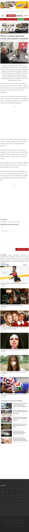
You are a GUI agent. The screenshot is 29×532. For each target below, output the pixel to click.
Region (12, 491)
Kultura (23, 491)
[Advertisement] (14, 122)
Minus (18, 222)
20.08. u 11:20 (24, 435)
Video (9, 499)
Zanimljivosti (8, 495)
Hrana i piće (14, 495)
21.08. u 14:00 (24, 421)
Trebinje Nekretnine (10, 523)
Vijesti (2, 19)
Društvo (8, 19)
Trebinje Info (15, 521)
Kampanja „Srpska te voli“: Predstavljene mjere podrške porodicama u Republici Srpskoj (20, 439)
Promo (2, 499)
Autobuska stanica (7, 521)
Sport (14, 19)
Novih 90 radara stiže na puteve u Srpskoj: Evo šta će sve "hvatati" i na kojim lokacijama (20, 405)
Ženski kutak (21, 497)
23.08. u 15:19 (24, 408)
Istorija (16, 497)
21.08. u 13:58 (24, 428)
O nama (7, 11)
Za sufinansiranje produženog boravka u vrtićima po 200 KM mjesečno (20, 419)
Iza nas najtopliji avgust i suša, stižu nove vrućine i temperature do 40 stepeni (20, 412)
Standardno (3, 222)
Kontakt (22, 11)
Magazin (3, 495)
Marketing (12, 11)
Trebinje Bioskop (19, 523)
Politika (6, 493)
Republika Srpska (4, 40)
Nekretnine (20, 19)
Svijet (16, 491)
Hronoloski (10, 222)
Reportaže (12, 497)
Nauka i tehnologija (5, 497)
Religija (2, 493)
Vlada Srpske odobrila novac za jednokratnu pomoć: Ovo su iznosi (20, 425)
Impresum (17, 11)
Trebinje (6, 488)
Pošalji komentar (22, 249)
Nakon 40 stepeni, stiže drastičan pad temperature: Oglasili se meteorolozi (19, 432)
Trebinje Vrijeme (22, 521)
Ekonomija (11, 493)
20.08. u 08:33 (24, 442)
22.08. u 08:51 (24, 414)
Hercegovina (11, 488)
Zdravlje (20, 495)
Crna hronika (17, 493)
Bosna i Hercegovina (5, 491)
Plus (15, 222)
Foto (6, 499)
